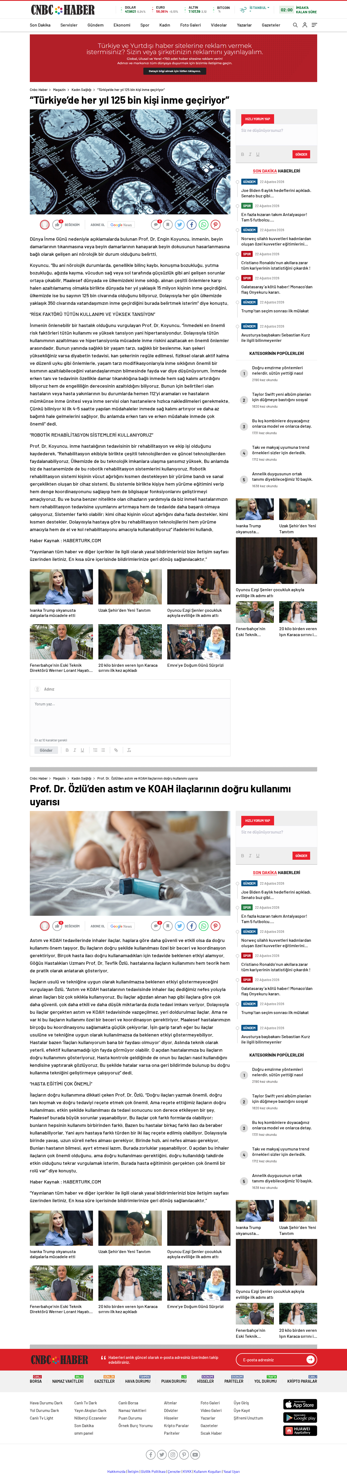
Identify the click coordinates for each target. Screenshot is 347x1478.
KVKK (187, 1471)
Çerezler (174, 1471)
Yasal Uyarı (231, 1471)
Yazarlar (244, 24)
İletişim (133, 1471)
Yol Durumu (265, 1379)
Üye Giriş (241, 1402)
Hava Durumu (137, 1379)
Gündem (96, 24)
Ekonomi (122, 24)
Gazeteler (271, 24)
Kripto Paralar (302, 1379)
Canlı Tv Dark (85, 1402)
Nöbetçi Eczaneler (90, 1417)
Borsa (36, 1379)
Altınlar (170, 1402)
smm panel (83, 1433)
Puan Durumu (174, 1379)
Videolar (219, 24)
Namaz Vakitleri (67, 1379)
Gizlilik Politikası (153, 1471)
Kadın (164, 24)
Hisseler (205, 1379)
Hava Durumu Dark (46, 1402)
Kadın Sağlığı (81, 89)
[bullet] (103, 750)
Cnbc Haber (39, 89)
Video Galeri (211, 1410)
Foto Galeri (190, 24)
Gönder (46, 750)
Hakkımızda (116, 1471)
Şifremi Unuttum (248, 1417)
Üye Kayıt (242, 1410)
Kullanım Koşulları (207, 1471)
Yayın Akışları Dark (90, 1410)
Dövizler (171, 1410)
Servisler (69, 24)
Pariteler (233, 1379)
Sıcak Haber (211, 1433)
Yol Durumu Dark (44, 1410)
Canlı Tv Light (41, 1417)
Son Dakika (40, 24)
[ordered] (95, 750)
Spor (144, 24)
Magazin (59, 89)
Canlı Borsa (128, 1402)
